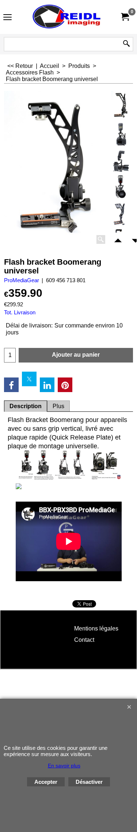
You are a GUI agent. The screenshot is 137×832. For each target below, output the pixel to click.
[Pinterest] (65, 384)
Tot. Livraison (19, 312)
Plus (58, 406)
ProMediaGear (21, 280)
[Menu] (7, 18)
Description (25, 406)
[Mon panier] (124, 17)
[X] (29, 379)
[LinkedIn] (47, 384)
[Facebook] (11, 384)
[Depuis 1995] (67, 17)
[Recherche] (126, 44)
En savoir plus (64, 765)
